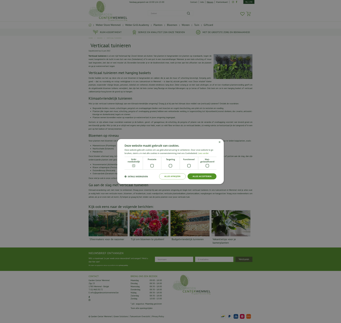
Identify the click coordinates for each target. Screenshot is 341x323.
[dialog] (170, 161)
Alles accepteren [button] (202, 176)
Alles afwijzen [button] (172, 176)
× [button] (219, 142)
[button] (136, 176)
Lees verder (203, 153)
